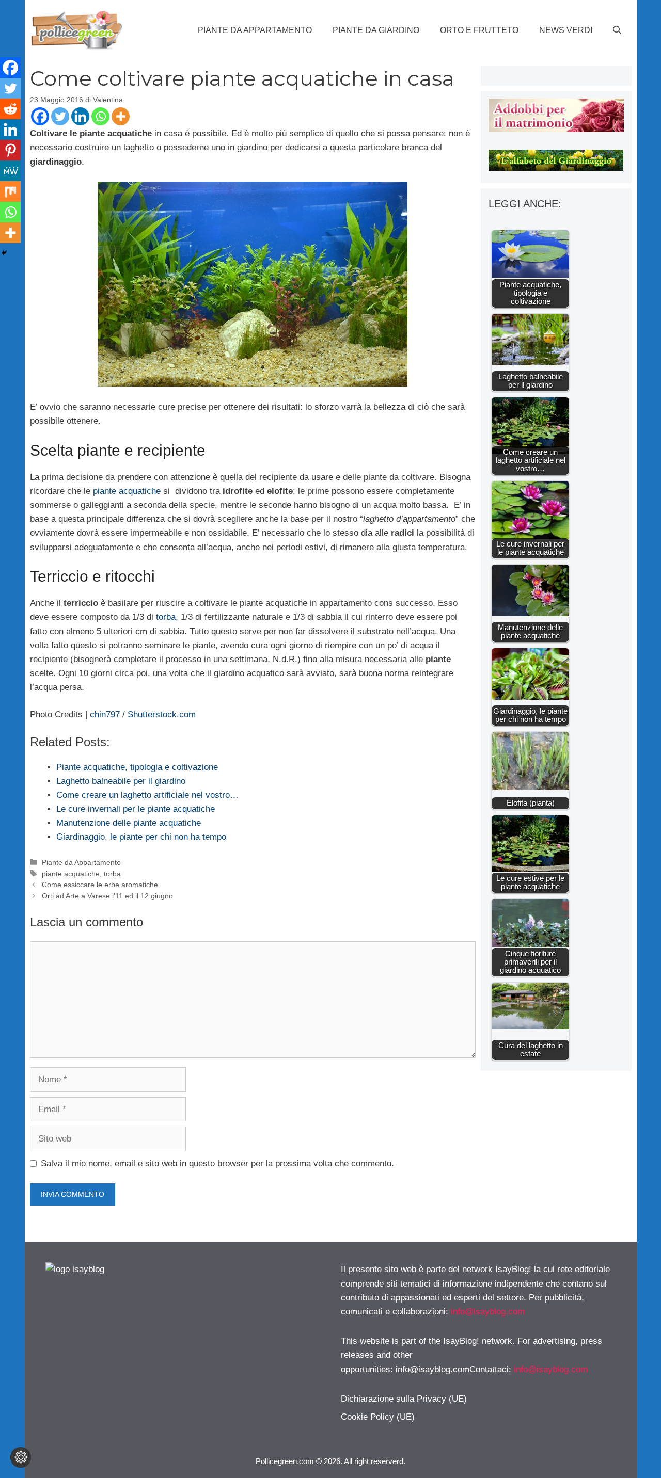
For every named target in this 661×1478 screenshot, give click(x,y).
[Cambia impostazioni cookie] (20, 1457)
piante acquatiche (127, 491)
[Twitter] (60, 116)
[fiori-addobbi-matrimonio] (556, 129)
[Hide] (4, 253)
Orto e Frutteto (479, 30)
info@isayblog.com (488, 1311)
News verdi (565, 30)
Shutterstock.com (162, 714)
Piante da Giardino (376, 30)
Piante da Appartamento (255, 30)
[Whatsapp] (100, 116)
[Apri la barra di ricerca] (617, 30)
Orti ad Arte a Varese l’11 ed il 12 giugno (107, 896)
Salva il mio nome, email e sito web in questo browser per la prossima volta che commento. (217, 1163)
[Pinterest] (10, 150)
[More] (121, 116)
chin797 (105, 714)
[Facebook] (40, 116)
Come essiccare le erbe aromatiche (100, 884)
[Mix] (10, 191)
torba (166, 617)
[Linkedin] (80, 116)
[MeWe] (10, 170)
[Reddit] (10, 109)
